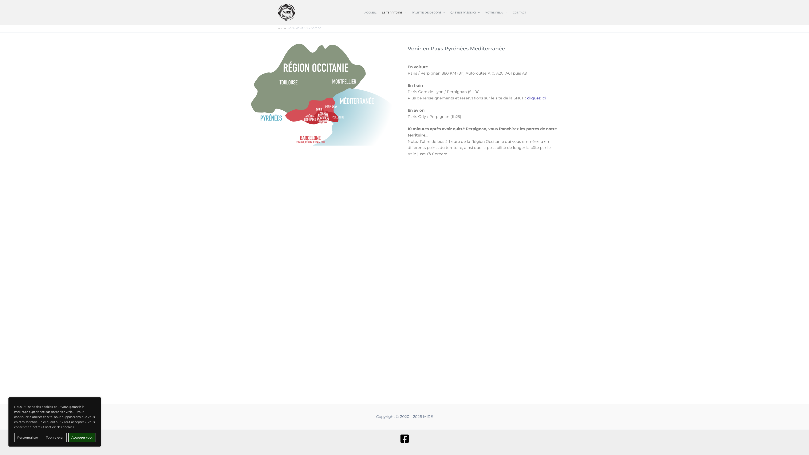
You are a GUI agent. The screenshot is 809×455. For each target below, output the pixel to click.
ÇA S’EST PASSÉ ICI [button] (463, 12)
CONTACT (519, 12)
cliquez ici (536, 98)
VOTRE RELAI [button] (494, 12)
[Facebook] (404, 438)
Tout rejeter (55, 437)
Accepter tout (81, 437)
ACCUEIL (370, 12)
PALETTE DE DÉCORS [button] (426, 12)
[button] (404, 12)
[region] (54, 422)
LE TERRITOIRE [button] (392, 12)
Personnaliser (27, 437)
